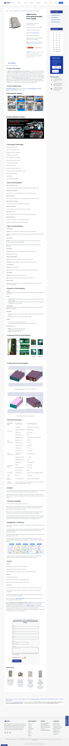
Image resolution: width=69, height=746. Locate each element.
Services (45, 2)
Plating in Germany (57, 725)
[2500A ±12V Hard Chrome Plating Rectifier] (20, 674)
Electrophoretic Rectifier (55, 19)
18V (59, 36)
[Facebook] (7, 733)
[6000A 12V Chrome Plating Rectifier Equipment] (30, 674)
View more (43, 728)
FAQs (51, 2)
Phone (13, 641)
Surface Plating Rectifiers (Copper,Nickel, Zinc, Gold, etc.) (10, 684)
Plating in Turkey (56, 724)
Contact (61, 2)
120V (60, 47)
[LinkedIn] (5, 733)
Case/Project (30, 728)
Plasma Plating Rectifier (45, 727)
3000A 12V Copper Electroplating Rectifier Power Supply (40, 682)
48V (59, 42)
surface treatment (22, 699)
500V (60, 51)
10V (59, 34)
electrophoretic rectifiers (53, 699)
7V (59, 32)
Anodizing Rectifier (54, 17)
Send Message (17, 660)
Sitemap (29, 735)
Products (18, 2)
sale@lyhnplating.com (38, 47)
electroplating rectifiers (35, 699)
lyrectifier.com (31, 743)
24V (59, 38)
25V (53, 40)
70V (59, 44)
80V (53, 47)
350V (60, 49)
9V (56, 34)
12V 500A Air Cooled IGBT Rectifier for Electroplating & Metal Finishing (58, 88)
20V (53, 38)
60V (56, 44)
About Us (31, 2)
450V (57, 51)
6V (56, 32)
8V (53, 34)
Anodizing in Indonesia (57, 727)
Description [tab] (12, 63)
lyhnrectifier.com (27, 743)
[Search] (64, 2)
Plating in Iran (56, 730)
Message (14, 646)
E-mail (13, 635)
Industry (25, 2)
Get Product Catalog (56, 67)
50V (53, 44)
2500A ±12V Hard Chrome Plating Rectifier (20, 681)
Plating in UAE (56, 723)
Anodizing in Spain (57, 731)
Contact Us (30, 732)
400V (54, 51)
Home (13, 2)
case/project (38, 2)
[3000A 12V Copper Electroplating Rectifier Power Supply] (40, 674)
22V (56, 38)
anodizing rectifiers (44, 699)
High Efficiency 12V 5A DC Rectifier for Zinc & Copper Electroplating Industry (58, 84)
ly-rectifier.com (36, 743)
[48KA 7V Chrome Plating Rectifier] (10, 674)
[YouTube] (10, 733)
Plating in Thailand (57, 728)
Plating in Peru (56, 732)
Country (13, 630)
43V (56, 42)
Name (13, 625)
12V (53, 36)
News (56, 2)
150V (54, 49)
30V (56, 40)
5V (53, 32)
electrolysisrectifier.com (41, 743)
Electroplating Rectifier (10, 682)
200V (57, 49)
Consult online (30, 47)
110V (57, 47)
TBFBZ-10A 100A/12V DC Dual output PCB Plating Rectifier (58, 80)
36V (59, 40)
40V (53, 42)
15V (56, 36)
